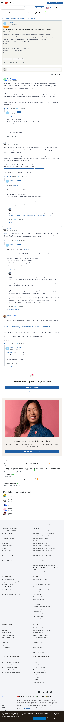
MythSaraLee (10, 22)
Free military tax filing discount (41, 535)
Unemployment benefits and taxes (41, 606)
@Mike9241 (10, 352)
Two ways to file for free (8, 637)
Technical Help (7, 59)
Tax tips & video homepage (40, 579)
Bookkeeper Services (38, 682)
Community (5, 642)
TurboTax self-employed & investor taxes (43, 533)
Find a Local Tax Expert (39, 560)
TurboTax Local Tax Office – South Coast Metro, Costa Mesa (46, 568)
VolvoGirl (9, 142)
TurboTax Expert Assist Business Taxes (42, 550)
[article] (32, 93)
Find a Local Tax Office (39, 563)
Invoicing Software (38, 684)
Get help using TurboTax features (36, 13)
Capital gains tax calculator (40, 645)
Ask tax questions (7, 13)
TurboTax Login (6, 640)
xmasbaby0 (10, 508)
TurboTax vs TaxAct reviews (8, 670)
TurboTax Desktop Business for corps (11, 594)
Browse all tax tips (37, 582)
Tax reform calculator (38, 652)
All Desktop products (7, 584)
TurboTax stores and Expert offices (41, 558)
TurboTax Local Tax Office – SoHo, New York (44, 565)
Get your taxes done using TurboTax (26, 18)
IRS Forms (4, 535)
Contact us (4, 630)
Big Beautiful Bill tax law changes (10, 645)
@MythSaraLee (7, 233)
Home (2, 18)
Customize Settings (54, 718)
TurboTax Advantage (7, 591)
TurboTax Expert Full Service (40, 543)
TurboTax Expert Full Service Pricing (42, 545)
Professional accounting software (41, 670)
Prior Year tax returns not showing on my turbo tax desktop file (20, 479)
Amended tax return (38, 596)
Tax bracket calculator (38, 632)
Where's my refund (6, 632)
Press (3, 705)
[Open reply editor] (32, 69)
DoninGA (10, 504)
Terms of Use (27, 708)
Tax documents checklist (39, 650)
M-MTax (9, 495)
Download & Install (18, 59)
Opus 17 (9, 79)
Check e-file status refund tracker (41, 635)
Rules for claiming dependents (41, 589)
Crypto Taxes (5, 543)
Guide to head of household (40, 587)
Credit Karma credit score (39, 672)
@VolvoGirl (15, 185)
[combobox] (13, 7)
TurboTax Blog (5, 548)
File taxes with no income (39, 591)
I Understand (39, 718)
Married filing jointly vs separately (41, 584)
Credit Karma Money (7, 545)
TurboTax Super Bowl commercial (10, 662)
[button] (39, 7)
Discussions (9, 18)
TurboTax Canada (6, 550)
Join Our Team (5, 703)
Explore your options (32, 451)
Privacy (3, 707)
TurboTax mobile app (7, 555)
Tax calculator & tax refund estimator (42, 630)
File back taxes (37, 601)
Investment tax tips (37, 609)
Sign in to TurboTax (33, 387)
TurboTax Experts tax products (40, 538)
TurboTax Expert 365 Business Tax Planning (44, 555)
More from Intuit (37, 677)
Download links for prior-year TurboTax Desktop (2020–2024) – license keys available (26, 463)
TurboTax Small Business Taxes (41, 553)
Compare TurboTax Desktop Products (11, 582)
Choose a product (19, 13)
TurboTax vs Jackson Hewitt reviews (11, 672)
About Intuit (5, 700)
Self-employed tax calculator (40, 640)
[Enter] (2, 7)
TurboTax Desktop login (8, 579)
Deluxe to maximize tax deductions (42, 530)
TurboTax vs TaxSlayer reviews (9, 667)
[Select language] (47, 8)
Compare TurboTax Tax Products (10, 528)
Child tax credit (37, 611)
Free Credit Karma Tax (38, 674)
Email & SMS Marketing (39, 679)
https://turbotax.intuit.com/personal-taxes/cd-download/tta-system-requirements (24, 168)
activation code (8, 474)
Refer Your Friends (6, 647)
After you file (7, 481)
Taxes (14, 18)
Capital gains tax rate (38, 599)
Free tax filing (36, 528)
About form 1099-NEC (38, 594)
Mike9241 (9, 315)
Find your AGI (36, 604)
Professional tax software (39, 667)
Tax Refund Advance (7, 540)
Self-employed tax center (8, 538)
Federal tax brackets (38, 616)
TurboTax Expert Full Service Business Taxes (44, 548)
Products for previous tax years (9, 553)
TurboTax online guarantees (9, 533)
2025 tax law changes (38, 619)
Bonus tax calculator (38, 647)
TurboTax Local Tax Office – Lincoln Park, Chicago (45, 572)
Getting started (7, 476)
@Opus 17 (9, 117)
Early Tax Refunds (6, 558)
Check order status (6, 589)
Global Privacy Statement (33, 713)
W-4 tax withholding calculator (40, 637)
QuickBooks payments (38, 665)
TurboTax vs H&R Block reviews (9, 665)
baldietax (10, 513)
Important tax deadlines (39, 614)
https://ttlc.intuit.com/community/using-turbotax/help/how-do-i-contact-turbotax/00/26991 (31, 215)
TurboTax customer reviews (8, 660)
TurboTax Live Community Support (10, 627)
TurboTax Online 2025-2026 (9, 530)
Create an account (32, 392)
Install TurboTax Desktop (8, 587)
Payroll (35, 662)
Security (4, 710)
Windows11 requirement (10, 483)
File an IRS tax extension (8, 635)
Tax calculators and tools (39, 627)
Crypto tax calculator (38, 642)
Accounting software (38, 660)
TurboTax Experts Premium (40, 540)
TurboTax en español (7, 560)
